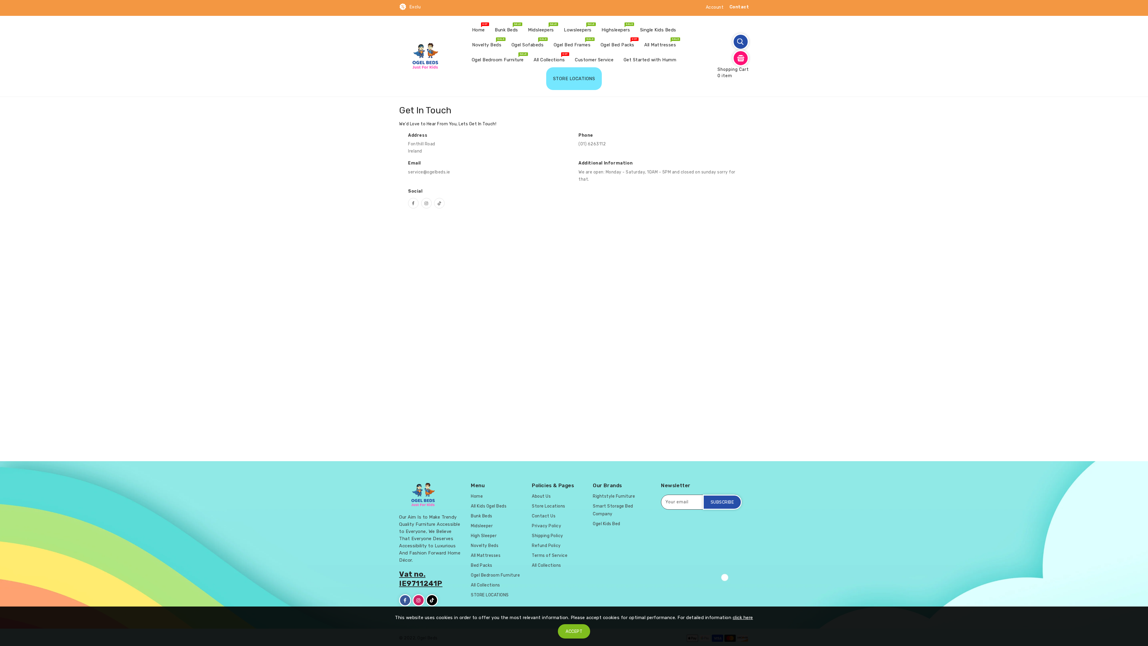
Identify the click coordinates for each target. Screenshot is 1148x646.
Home (477, 496)
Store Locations (548, 506)
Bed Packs (481, 565)
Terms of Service (549, 555)
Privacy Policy (546, 525)
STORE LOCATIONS (490, 595)
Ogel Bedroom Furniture (495, 575)
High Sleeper (484, 535)
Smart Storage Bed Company (613, 510)
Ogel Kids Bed (606, 523)
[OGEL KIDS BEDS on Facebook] (413, 203)
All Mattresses (485, 555)
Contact (739, 7)
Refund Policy (546, 545)
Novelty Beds (484, 545)
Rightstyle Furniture (614, 496)
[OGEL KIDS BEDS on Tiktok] (439, 203)
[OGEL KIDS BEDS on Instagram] (426, 203)
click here (743, 617)
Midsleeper (482, 525)
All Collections (485, 585)
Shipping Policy (547, 535)
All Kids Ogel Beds (488, 506)
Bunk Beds (481, 516)
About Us (541, 496)
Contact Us (543, 516)
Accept (574, 631)
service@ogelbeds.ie (429, 172)
